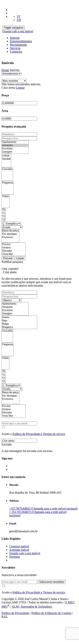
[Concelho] (7, 169)
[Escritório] (15, 148)
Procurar (7, 258)
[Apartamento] (15, 142)
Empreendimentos (21, 41)
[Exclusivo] (10, 237)
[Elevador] (13, 251)
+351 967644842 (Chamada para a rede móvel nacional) (43, 508)
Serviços (15, 48)
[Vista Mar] (13, 254)
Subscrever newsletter (51, 581)
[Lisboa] (6, 155)
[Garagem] (15, 152)
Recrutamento (18, 44)
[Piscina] (13, 244)
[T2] (3, 216)
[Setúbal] (6, 159)
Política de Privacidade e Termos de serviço (38, 434)
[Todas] (5, 196)
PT (19, 16)
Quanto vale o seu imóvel (17, 31)
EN (19, 20)
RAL (5, 616)
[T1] (3, 213)
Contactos (16, 51)
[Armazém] (15, 145)
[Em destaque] (10, 234)
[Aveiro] (19, 317)
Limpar (20, 87)
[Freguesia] (7, 182)
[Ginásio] (13, 247)
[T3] (3, 219)
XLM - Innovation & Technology (32, 606)
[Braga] (19, 324)
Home (5, 70)
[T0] (3, 210)
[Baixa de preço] (10, 230)
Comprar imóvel (19, 546)
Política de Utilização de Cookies (51, 613)
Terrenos (14, 556)
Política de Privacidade (15, 613)
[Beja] (19, 320)
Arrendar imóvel (19, 549)
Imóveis (15, 37)
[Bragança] (19, 327)
